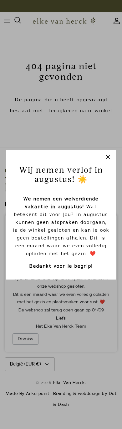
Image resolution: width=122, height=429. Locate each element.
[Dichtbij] (108, 157)
